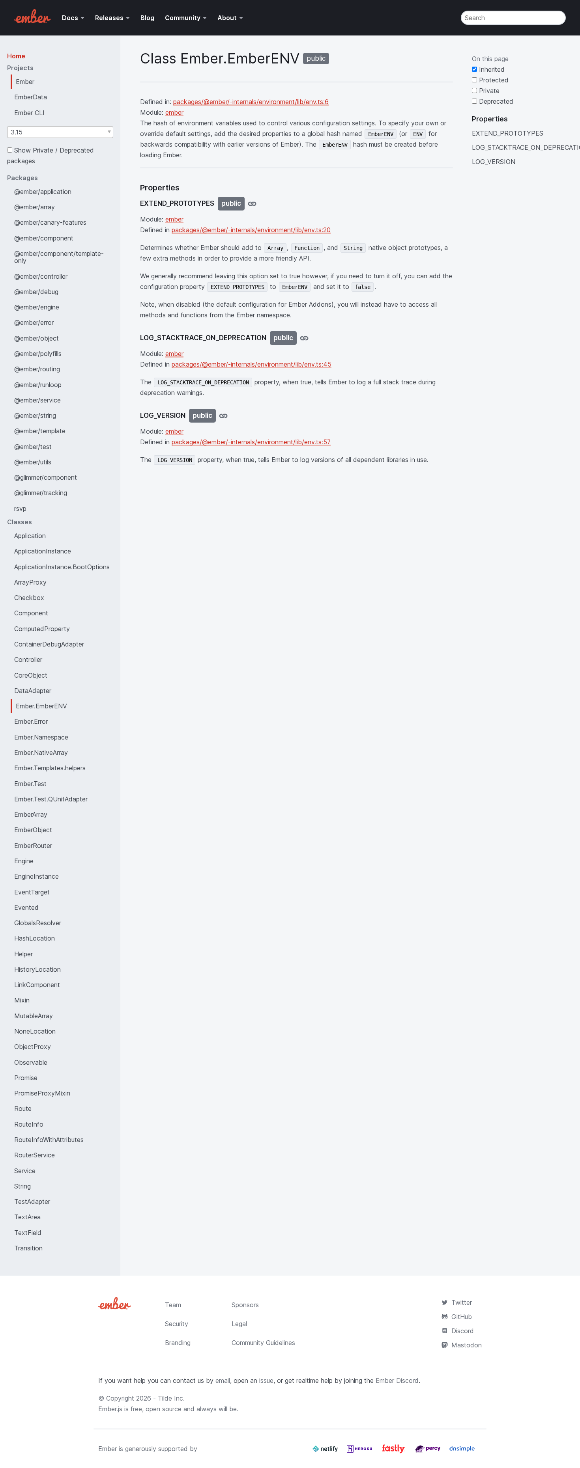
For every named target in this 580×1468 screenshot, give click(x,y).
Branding (178, 1343)
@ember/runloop (38, 385)
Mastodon (466, 1345)
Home (16, 56)
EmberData (30, 97)
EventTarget (32, 892)
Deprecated (495, 101)
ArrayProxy (30, 582)
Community (182, 18)
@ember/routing (37, 369)
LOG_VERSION (493, 162)
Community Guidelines (263, 1343)
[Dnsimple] (462, 1452)
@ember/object (36, 338)
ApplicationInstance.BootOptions (62, 567)
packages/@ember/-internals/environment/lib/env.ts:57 (251, 442)
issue (266, 1380)
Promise (25, 1078)
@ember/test (33, 447)
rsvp (20, 508)
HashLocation (34, 938)
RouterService (34, 1155)
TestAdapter (32, 1201)
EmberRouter (33, 846)
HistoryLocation (37, 969)
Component (31, 613)
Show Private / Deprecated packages (50, 155)
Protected (493, 80)
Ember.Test (30, 784)
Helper (23, 954)
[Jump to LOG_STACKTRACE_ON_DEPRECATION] (304, 338)
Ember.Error (31, 721)
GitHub (461, 1317)
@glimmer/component (45, 477)
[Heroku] (360, 1452)
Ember (25, 82)
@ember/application (42, 192)
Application (30, 536)
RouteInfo (28, 1124)
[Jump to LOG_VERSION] (223, 415)
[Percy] (428, 1452)
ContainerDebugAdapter (49, 644)
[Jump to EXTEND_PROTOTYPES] (252, 203)
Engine (24, 861)
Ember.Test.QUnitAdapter (51, 799)
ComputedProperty (42, 629)
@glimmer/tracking (40, 493)
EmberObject (33, 830)
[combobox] (60, 132)
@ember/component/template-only (59, 257)
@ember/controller (40, 276)
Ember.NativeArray (41, 752)
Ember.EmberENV (41, 706)
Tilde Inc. (171, 1398)
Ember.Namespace (41, 737)
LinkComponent (37, 985)
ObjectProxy (32, 1047)
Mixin (22, 1000)
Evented (26, 907)
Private (488, 91)
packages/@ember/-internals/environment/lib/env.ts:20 (251, 230)
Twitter (461, 1302)
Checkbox (29, 598)
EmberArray (30, 814)
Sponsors (245, 1305)
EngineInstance (36, 876)
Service (25, 1171)
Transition (28, 1248)
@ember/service (37, 400)
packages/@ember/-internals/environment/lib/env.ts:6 (251, 102)
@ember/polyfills (38, 354)
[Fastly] (394, 1452)
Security (176, 1324)
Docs (70, 18)
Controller (28, 659)
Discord (462, 1331)
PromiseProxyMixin (42, 1093)
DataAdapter (32, 691)
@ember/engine (36, 307)
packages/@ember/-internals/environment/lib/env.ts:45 (251, 364)
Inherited (491, 69)
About (227, 18)
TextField (27, 1233)
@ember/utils (32, 462)
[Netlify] (326, 1452)
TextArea (27, 1217)
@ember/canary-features (50, 222)
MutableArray (33, 1016)
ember (174, 112)
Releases (109, 18)
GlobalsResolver (37, 923)
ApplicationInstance (42, 551)
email (222, 1380)
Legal (239, 1324)
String (22, 1186)
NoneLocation (35, 1031)
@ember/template (39, 431)
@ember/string (35, 415)
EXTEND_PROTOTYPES (507, 133)
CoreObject (30, 675)
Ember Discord (397, 1380)
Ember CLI (29, 113)
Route (23, 1108)
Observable (30, 1062)
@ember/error (34, 322)
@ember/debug (36, 292)
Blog (147, 18)
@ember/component (43, 238)
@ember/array (34, 207)
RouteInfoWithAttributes (49, 1140)
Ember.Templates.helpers (50, 768)
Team (173, 1305)
